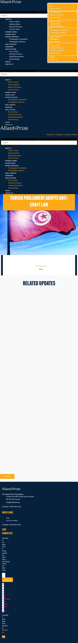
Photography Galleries (17, 42)
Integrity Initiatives (11, 97)
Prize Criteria (14, 51)
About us (8, 79)
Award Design (14, 59)
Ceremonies (9, 46)
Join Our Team (14, 29)
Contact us (9, 64)
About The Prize (10, 109)
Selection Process (15, 54)
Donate (7, 62)
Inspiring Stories (11, 32)
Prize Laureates (11, 44)
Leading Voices (10, 34)
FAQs (7, 518)
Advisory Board (14, 24)
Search (39, 12)
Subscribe (7, 580)
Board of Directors (15, 27)
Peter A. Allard (14, 22)
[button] (39, 10)
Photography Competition (18, 39)
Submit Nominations (16, 56)
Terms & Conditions (12, 520)
